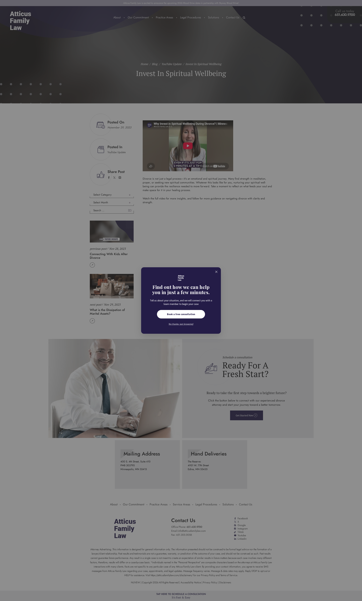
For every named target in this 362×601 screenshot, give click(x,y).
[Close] (216, 272)
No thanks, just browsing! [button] (181, 324)
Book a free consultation (181, 314)
